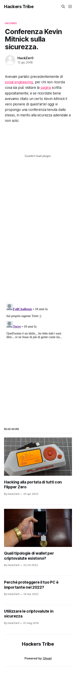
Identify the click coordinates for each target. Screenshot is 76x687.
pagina (46, 88)
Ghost (47, 658)
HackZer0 (25, 58)
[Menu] (70, 6)
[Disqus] (38, 249)
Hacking (11, 23)
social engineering (19, 82)
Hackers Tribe (19, 6)
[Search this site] (63, 6)
